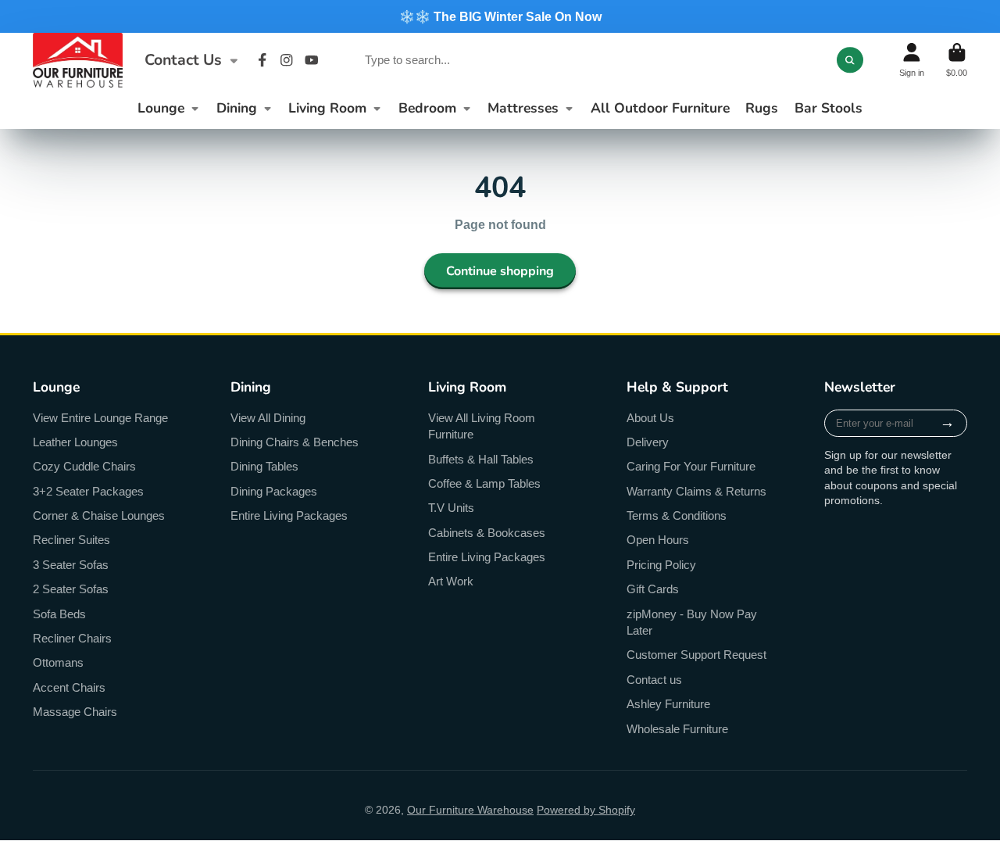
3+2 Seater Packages (88, 491)
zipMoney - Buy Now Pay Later (692, 622)
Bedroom (427, 107)
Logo (78, 60)
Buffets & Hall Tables (481, 459)
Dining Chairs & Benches (294, 442)
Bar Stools (828, 107)
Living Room (327, 107)
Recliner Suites (71, 539)
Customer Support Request (696, 654)
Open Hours (658, 539)
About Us (650, 417)
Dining (236, 107)
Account (911, 60)
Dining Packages (273, 491)
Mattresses (523, 107)
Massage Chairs (75, 711)
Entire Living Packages (289, 515)
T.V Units (451, 507)
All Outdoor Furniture (660, 107)
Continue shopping (500, 271)
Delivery (648, 442)
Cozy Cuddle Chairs (84, 466)
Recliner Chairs (72, 638)
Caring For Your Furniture (691, 466)
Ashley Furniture (668, 703)
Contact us (654, 679)
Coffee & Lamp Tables (484, 483)
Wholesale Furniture (677, 728)
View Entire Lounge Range (100, 417)
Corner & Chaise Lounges (99, 515)
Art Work (450, 581)
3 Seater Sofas (71, 564)
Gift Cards (653, 589)
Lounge (161, 107)
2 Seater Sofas (71, 589)
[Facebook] (262, 60)
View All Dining (267, 417)
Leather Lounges (75, 442)
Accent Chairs (69, 687)
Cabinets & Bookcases (486, 532)
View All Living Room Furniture (481, 426)
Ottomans (58, 662)
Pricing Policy (661, 564)
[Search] (850, 60)
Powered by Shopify (586, 809)
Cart (956, 60)
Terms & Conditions (677, 515)
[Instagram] (287, 60)
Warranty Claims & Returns (696, 491)
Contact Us (183, 59)
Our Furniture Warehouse (470, 809)
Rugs (761, 107)
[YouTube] (312, 60)
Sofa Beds (59, 614)
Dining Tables (264, 466)
